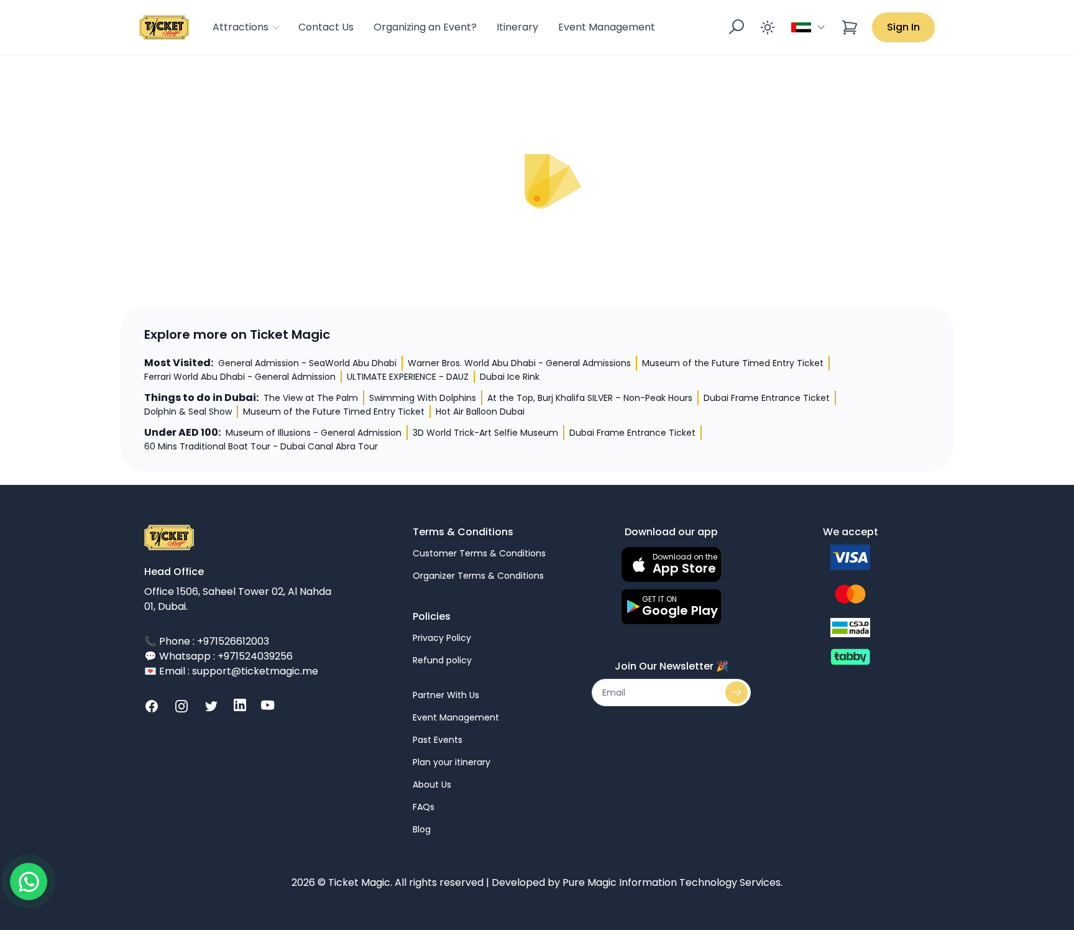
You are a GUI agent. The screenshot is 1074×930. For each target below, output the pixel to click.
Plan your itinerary (451, 762)
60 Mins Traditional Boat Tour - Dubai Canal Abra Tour (261, 446)
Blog (422, 829)
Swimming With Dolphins (422, 398)
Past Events (437, 740)
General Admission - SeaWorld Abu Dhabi (307, 363)
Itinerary (517, 27)
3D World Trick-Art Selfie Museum (485, 432)
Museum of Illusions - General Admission (314, 432)
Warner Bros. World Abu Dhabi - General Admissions (519, 363)
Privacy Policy (442, 638)
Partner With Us (446, 695)
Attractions (240, 27)
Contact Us (326, 27)
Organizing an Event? (425, 27)
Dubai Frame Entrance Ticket (767, 398)
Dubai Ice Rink (509, 377)
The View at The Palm (311, 398)
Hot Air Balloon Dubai (480, 411)
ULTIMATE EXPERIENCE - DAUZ (408, 377)
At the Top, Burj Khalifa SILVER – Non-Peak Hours (589, 398)
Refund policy (442, 660)
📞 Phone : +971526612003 (206, 641)
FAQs (423, 807)
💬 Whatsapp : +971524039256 (218, 656)
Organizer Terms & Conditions (478, 575)
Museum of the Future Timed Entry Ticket (733, 363)
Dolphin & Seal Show (188, 411)
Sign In (903, 27)
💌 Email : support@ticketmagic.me (231, 671)
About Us (432, 784)
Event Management (606, 27)
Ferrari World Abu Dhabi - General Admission (240, 377)
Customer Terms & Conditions (479, 553)
